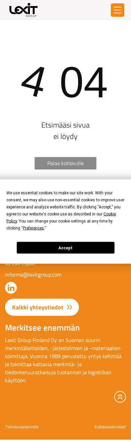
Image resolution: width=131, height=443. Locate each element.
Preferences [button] (33, 228)
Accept (65, 247)
